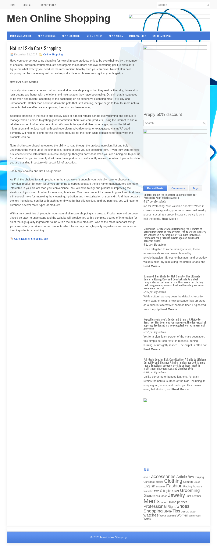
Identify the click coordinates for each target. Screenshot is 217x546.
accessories (163, 476)
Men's (151, 500)
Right (171, 506)
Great (175, 491)
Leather (196, 496)
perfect (182, 502)
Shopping (36, 238)
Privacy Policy (48, 5)
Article (181, 477)
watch (193, 511)
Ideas (164, 496)
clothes (159, 482)
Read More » (170, 218)
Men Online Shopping (58, 18)
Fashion (174, 485)
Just (188, 496)
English (149, 486)
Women (182, 515)
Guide (149, 495)
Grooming (190, 490)
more (164, 502)
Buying (199, 477)
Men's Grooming (71, 36)
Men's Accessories (21, 36)
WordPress (195, 515)
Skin (46, 238)
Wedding (171, 515)
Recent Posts (155, 188)
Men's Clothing (47, 36)
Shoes (182, 506)
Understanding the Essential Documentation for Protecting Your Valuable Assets (169, 196)
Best (191, 477)
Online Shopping (162, 36)
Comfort (188, 481)
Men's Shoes (116, 36)
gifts (168, 491)
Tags (196, 188)
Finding (187, 486)
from (156, 491)
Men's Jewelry (95, 36)
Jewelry (176, 495)
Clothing (173, 481)
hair (158, 496)
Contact (28, 5)
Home (13, 5)
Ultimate (185, 511)
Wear (163, 515)
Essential (160, 486)
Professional (155, 506)
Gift (162, 491)
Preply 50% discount (162, 114)
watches (151, 515)
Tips (176, 511)
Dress (197, 482)
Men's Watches (137, 36)
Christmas (149, 481)
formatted (148, 491)
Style (168, 511)
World (147, 518)
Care (17, 238)
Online (171, 502)
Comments (178, 188)
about (146, 477)
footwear (198, 486)
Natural (25, 238)
